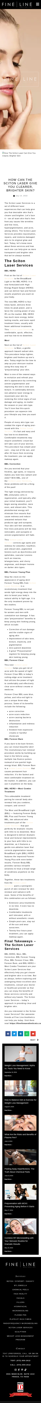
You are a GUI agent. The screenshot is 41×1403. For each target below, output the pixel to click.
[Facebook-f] (19, 1369)
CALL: (20, 1365)
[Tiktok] (25, 1369)
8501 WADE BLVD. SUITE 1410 (20, 1374)
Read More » (8, 1076)
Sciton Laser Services (19, 481)
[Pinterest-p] (22, 1369)
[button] (8, 1033)
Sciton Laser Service (20, 330)
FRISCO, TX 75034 (20, 1377)
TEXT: (20, 1360)
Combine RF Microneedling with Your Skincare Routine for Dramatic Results (19, 1241)
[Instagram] (15, 1369)
